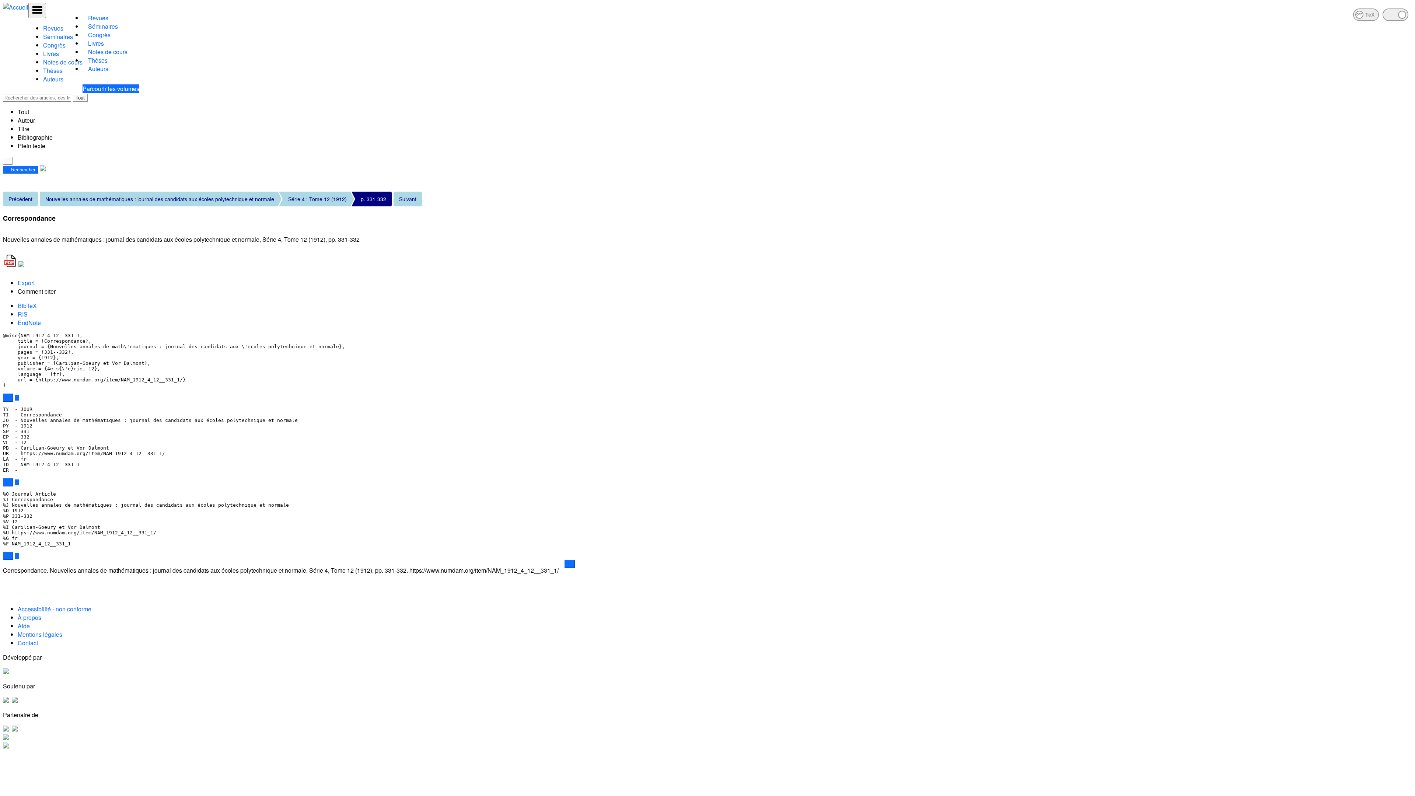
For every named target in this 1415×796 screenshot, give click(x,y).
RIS (23, 314)
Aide (24, 626)
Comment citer (37, 291)
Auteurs (53, 79)
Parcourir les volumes (111, 88)
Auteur (26, 120)
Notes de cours (63, 62)
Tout (80, 98)
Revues (53, 28)
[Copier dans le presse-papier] (8, 398)
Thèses (53, 70)
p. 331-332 (373, 199)
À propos (29, 617)
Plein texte (31, 146)
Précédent (20, 199)
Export (26, 283)
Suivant (407, 199)
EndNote (29, 322)
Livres (51, 53)
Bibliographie (35, 137)
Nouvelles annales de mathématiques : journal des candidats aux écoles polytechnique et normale (159, 199)
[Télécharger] (17, 398)
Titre (23, 129)
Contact (28, 643)
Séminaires (58, 36)
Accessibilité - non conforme (54, 609)
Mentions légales (40, 634)
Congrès (54, 45)
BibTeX (27, 305)
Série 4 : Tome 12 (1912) (317, 199)
